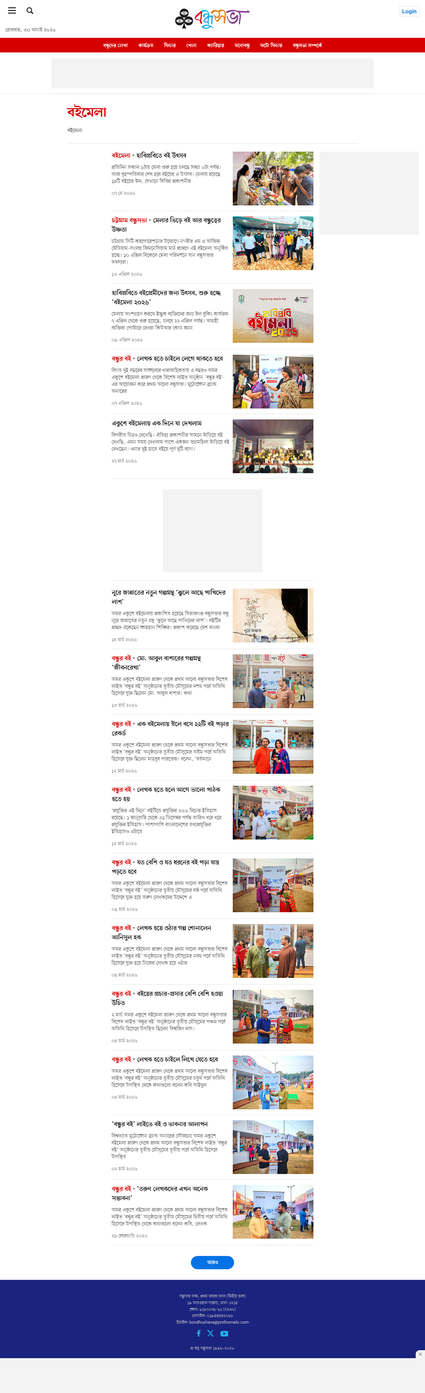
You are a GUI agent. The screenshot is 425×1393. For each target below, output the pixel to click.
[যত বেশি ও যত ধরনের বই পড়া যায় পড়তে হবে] (273, 885)
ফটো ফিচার (271, 45)
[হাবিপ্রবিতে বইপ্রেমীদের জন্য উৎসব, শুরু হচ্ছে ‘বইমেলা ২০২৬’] (273, 316)
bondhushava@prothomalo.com (219, 1322)
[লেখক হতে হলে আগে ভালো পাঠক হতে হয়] (273, 813)
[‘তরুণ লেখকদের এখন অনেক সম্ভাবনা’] (273, 1212)
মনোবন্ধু (242, 45)
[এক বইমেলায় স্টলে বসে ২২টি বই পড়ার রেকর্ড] (273, 747)
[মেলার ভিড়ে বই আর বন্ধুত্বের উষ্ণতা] (273, 243)
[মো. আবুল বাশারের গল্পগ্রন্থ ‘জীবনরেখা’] (273, 681)
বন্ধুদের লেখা (115, 45)
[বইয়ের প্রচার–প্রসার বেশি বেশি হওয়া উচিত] (273, 1017)
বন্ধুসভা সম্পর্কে (307, 45)
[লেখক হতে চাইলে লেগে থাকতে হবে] (273, 381)
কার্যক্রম (145, 45)
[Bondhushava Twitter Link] (213, 1335)
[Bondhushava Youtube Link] (224, 1335)
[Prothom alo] (212, 27)
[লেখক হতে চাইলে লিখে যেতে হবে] (273, 1082)
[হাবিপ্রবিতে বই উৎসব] (273, 178)
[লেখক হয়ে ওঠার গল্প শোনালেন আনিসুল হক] (273, 951)
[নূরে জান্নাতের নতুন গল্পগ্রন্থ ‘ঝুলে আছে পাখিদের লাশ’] (273, 615)
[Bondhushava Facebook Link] (202, 1335)
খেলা (191, 45)
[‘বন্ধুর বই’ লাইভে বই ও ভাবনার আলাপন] (273, 1147)
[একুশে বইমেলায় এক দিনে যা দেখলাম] (273, 446)
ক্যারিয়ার (215, 45)
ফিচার (170, 45)
